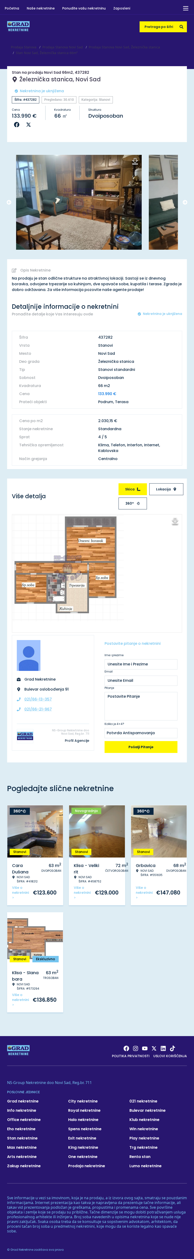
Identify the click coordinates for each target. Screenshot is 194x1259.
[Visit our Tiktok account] (172, 1048)
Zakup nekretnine (24, 1166)
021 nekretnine (143, 1101)
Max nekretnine (22, 1147)
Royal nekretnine (84, 1110)
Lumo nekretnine (145, 1166)
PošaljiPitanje (141, 747)
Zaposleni (121, 8)
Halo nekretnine (83, 1119)
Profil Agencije (77, 740)
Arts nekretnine (22, 1156)
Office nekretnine (24, 1119)
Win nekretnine (143, 1129)
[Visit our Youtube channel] (145, 1048)
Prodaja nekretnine (86, 1166)
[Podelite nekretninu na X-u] (29, 124)
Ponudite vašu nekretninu (84, 8)
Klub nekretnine (144, 1119)
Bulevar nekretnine (147, 1110)
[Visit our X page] (154, 1048)
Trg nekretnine (143, 1147)
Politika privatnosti (131, 1056)
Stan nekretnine (22, 1138)
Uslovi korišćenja (170, 1056)
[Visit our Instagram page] (135, 1048)
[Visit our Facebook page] (126, 1048)
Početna (12, 8)
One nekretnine (82, 1156)
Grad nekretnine (23, 1101)
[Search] (181, 26)
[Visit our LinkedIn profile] (163, 1048)
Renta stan (139, 1156)
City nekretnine (83, 1101)
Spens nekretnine (84, 1129)
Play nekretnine (144, 1138)
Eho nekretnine (21, 1129)
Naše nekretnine (41, 8)
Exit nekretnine (82, 1138)
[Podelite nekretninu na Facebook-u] (18, 124)
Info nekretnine (21, 1110)
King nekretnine (83, 1147)
